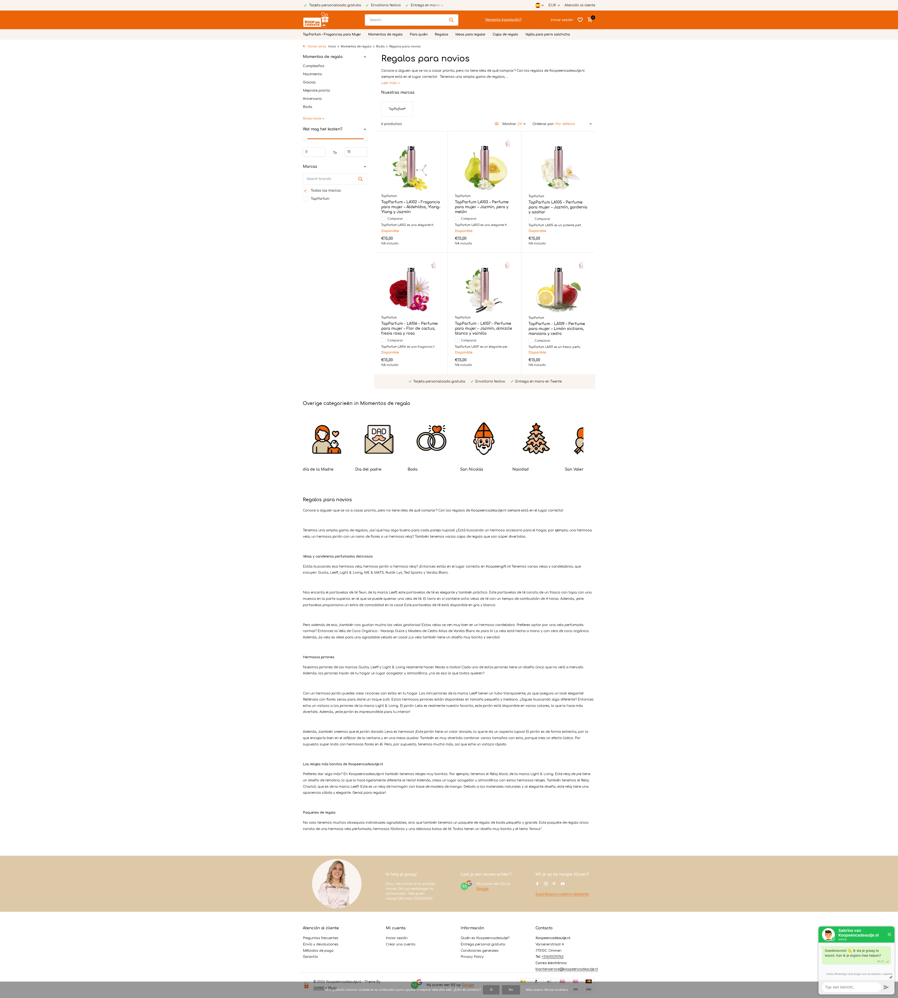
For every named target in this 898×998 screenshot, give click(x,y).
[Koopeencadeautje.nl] (320, 20)
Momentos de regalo (385, 34)
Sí (491, 989)
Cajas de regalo (505, 34)
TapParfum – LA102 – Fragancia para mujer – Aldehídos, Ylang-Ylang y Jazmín (411, 207)
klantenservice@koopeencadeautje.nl (567, 969)
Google (482, 889)
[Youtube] (563, 884)
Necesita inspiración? (503, 19)
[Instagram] (546, 884)
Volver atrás (316, 46)
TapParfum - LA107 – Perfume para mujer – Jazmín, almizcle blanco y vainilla (483, 329)
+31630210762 (553, 957)
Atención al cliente (580, 5)
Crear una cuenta (400, 944)
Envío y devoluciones (320, 944)
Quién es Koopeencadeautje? (485, 938)
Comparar (395, 218)
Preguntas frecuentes (320, 938)
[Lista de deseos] (580, 19)
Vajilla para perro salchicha (547, 34)
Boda (380, 46)
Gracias (309, 82)
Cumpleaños (313, 66)
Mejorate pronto (316, 90)
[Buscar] (451, 20)
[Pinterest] (554, 884)
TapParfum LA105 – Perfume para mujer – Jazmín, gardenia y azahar (558, 207)
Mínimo (314, 152)
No (511, 989)
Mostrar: (509, 124)
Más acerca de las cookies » (547, 989)
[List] (497, 124)
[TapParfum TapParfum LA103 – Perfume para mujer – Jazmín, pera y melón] (484, 164)
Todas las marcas (325, 190)
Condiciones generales (480, 950)
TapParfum (319, 198)
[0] (588, 20)
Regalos (441, 34)
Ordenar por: (543, 124)
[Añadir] (432, 240)
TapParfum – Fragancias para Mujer (332, 34)
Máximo (356, 152)
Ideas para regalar (470, 34)
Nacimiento (312, 74)
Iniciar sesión (397, 938)
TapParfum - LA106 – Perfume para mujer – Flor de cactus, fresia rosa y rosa (409, 329)
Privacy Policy (472, 957)
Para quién (419, 34)
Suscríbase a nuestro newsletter (562, 894)
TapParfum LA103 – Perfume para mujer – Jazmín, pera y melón (482, 207)
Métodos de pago (318, 950)
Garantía (310, 957)
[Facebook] (537, 884)
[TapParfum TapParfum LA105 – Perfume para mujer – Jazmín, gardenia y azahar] (558, 165)
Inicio (332, 46)
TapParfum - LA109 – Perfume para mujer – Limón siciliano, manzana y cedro (557, 329)
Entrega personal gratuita (483, 944)
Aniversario (312, 98)
